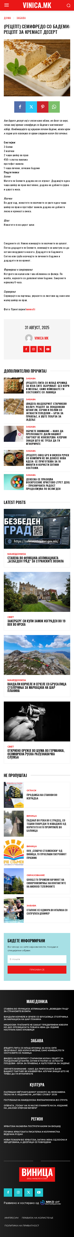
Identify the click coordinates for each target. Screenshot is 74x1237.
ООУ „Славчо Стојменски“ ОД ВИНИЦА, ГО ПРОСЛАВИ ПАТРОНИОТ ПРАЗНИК (47, 854)
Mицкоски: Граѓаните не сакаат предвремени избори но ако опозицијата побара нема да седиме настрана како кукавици (36, 1027)
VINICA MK (41, 338)
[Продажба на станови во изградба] (14, 795)
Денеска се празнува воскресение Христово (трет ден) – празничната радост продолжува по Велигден (48, 484)
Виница (32, 816)
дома (7, 18)
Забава (21, 18)
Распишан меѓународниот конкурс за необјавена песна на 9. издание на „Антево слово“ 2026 (34, 1093)
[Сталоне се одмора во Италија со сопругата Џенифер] (14, 910)
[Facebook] (20, 107)
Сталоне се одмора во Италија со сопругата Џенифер (47, 911)
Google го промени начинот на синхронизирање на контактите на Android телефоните (46, 882)
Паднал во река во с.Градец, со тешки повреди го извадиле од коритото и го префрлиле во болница (46, 825)
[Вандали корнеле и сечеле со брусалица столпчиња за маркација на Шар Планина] (37, 655)
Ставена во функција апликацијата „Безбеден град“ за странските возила (35, 560)
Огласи (31, 791)
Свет (10, 617)
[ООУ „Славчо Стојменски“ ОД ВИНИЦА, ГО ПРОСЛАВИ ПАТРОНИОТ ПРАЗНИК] (14, 852)
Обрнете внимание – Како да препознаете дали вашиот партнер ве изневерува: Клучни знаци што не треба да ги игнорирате (46, 437)
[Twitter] (31, 107)
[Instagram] (33, 349)
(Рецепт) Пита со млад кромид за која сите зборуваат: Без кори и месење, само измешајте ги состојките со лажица (47, 387)
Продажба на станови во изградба (42, 796)
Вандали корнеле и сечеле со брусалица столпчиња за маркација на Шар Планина (36, 687)
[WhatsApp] (54, 107)
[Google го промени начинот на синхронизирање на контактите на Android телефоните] (14, 881)
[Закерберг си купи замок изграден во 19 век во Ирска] (37, 592)
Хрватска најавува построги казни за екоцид (32, 1126)
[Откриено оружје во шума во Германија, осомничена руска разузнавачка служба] (37, 721)
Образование (36, 875)
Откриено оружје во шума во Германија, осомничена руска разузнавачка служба (36, 753)
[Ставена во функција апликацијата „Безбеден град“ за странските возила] (37, 529)
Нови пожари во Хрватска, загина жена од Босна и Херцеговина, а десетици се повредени (35, 1141)
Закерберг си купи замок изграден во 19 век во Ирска (36, 623)
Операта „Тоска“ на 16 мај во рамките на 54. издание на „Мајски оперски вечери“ (36, 1106)
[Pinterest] (42, 107)
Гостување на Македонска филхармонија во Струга (36, 1100)
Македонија (16, 554)
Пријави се (37, 969)
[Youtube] (48, 349)
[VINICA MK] (30, 338)
